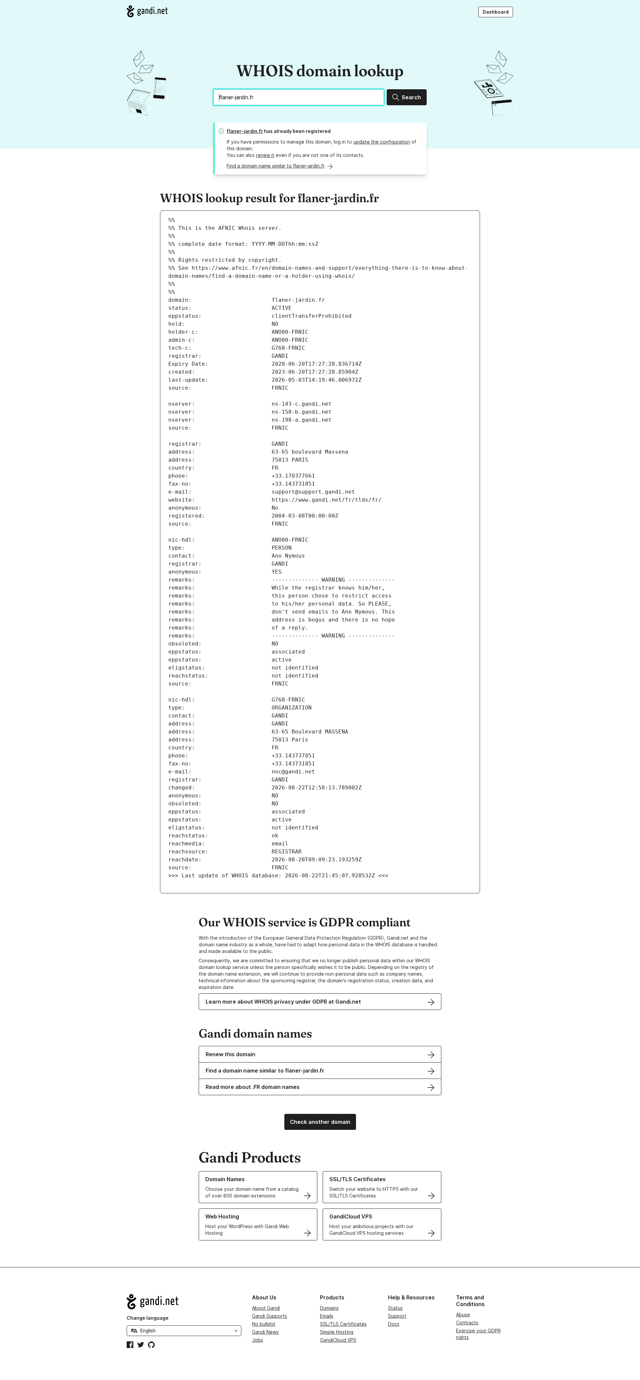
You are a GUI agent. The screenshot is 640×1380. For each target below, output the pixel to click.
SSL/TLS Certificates (343, 1324)
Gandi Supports (269, 1316)
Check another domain (320, 1122)
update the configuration (381, 142)
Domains (329, 1308)
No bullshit (263, 1324)
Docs (393, 1324)
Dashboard (496, 12)
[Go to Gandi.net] (147, 11)
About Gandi (266, 1308)
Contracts (467, 1322)
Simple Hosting (336, 1332)
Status (395, 1308)
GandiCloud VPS (338, 1340)
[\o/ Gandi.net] (184, 1301)
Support (397, 1316)
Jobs (257, 1340)
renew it (265, 155)
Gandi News (265, 1332)
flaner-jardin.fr (245, 131)
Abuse (463, 1314)
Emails (326, 1316)
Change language (148, 1318)
